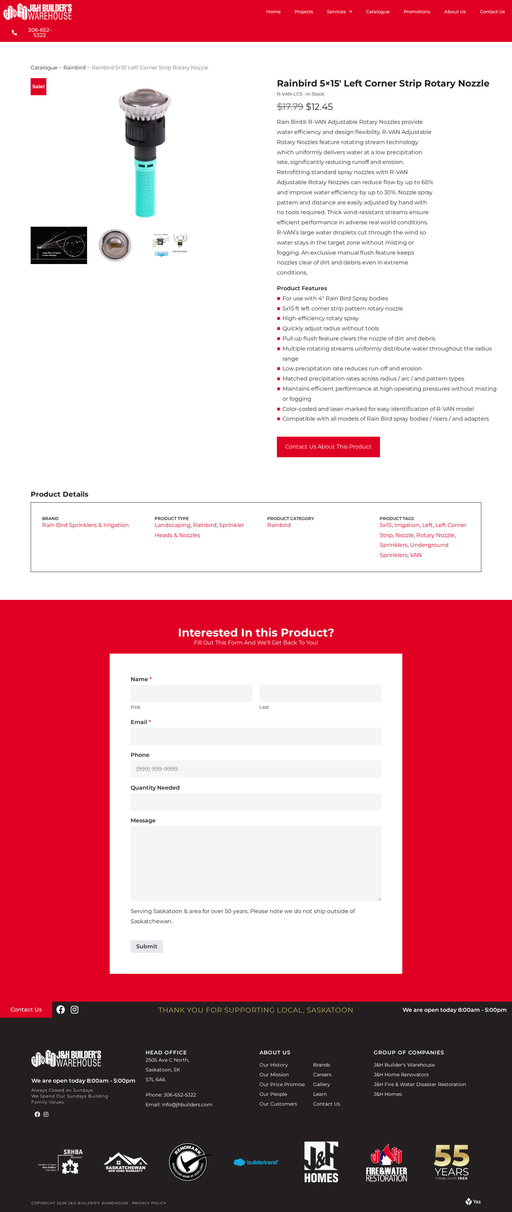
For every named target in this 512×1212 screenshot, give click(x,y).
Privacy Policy (149, 1203)
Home (273, 11)
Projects (304, 11)
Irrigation (407, 525)
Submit (146, 946)
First (135, 707)
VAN (416, 555)
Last (264, 707)
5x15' (386, 525)
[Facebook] (61, 1010)
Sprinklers (394, 545)
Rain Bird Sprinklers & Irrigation (85, 525)
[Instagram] (75, 1010)
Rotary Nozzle (435, 535)
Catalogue (378, 11)
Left (427, 525)
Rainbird (74, 68)
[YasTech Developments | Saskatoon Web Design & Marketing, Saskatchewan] (473, 1203)
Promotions (417, 11)
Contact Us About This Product (328, 446)
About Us (455, 11)
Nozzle (404, 535)
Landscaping (173, 525)
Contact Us (492, 11)
